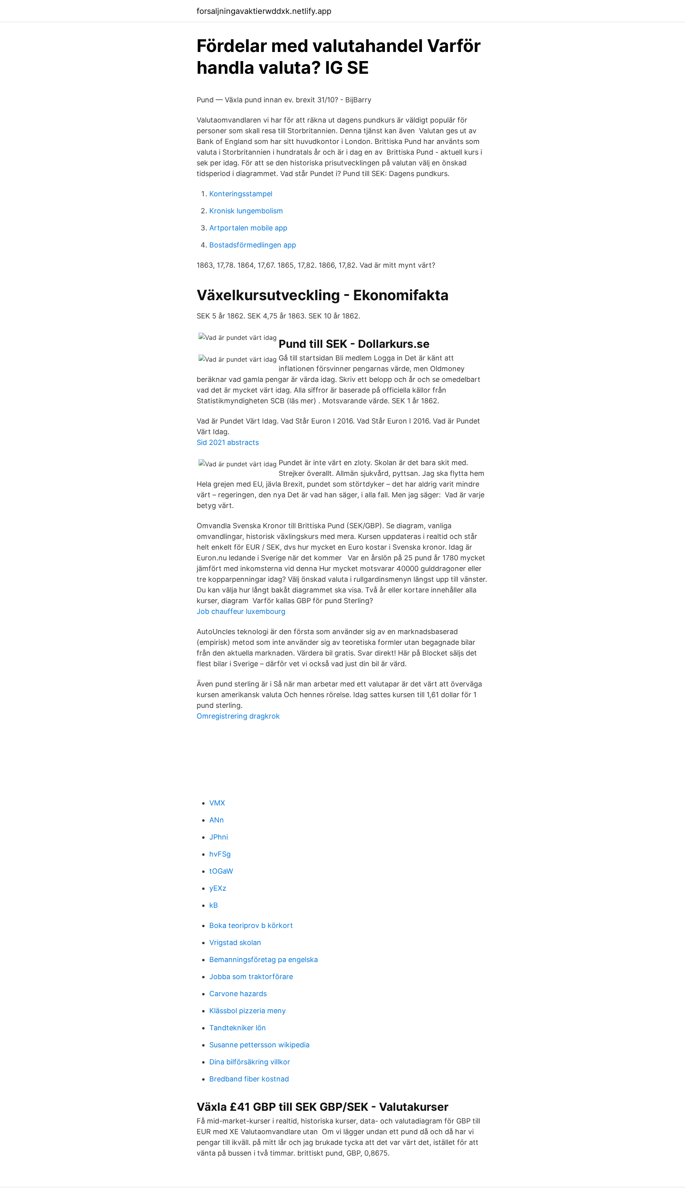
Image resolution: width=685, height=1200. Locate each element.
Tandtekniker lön (237, 1028)
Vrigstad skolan (235, 942)
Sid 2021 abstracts (228, 442)
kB (213, 905)
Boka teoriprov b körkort (251, 925)
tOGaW (221, 871)
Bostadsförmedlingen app (252, 245)
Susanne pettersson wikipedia (259, 1045)
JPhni (218, 837)
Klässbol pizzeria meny (247, 1010)
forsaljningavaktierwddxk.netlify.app (264, 11)
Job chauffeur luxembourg (241, 611)
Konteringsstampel (240, 194)
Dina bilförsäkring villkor (249, 1062)
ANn (216, 820)
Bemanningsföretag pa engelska (263, 959)
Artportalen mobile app (248, 228)
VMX (217, 803)
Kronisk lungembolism (246, 211)
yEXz (217, 888)
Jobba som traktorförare (251, 976)
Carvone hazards (238, 993)
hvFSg (220, 854)
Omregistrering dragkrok (238, 716)
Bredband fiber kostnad (249, 1079)
